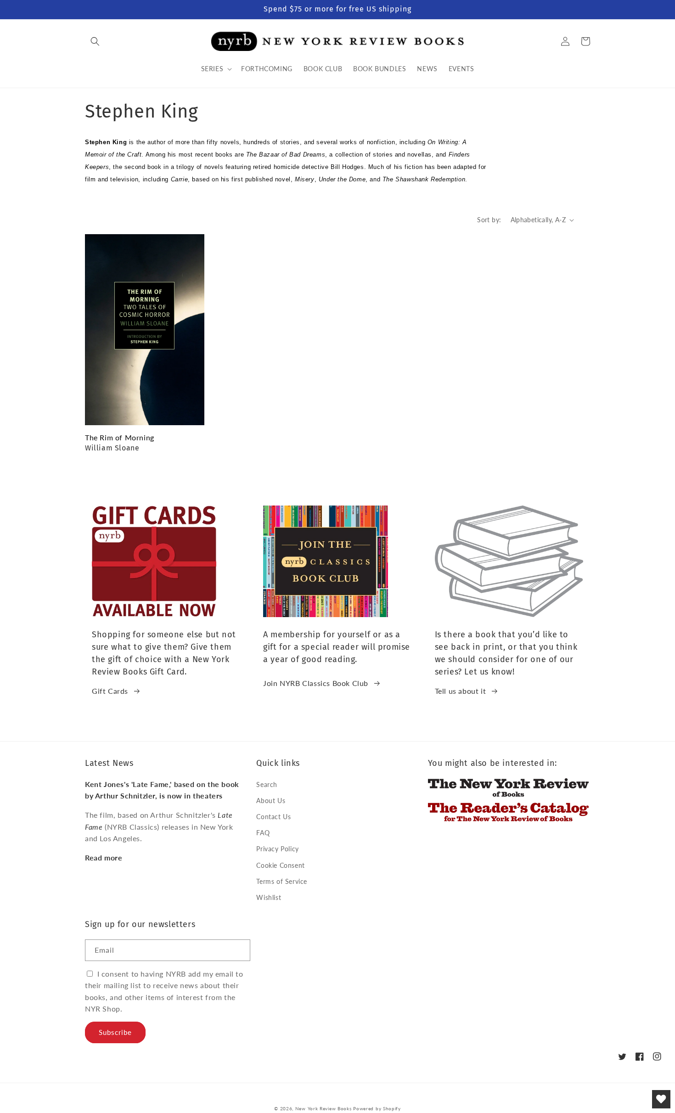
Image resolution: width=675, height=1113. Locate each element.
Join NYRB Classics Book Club (315, 683)
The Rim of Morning (119, 437)
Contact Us (273, 817)
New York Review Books (323, 1108)
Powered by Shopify (377, 1108)
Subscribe (115, 1032)
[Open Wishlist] (661, 1099)
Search (266, 784)
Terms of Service (281, 881)
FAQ (263, 833)
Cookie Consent (280, 865)
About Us (270, 800)
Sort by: (489, 220)
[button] (95, 41)
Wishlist (268, 897)
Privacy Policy (277, 849)
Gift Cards (110, 690)
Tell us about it (460, 690)
